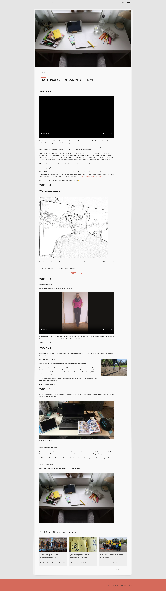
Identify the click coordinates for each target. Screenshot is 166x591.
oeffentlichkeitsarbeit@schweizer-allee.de (91, 176)
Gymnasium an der (45, 2)
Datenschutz (115, 585)
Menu (123, 2)
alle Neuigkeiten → (120, 569)
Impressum (123, 585)
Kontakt (130, 585)
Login (108, 585)
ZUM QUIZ (77, 273)
